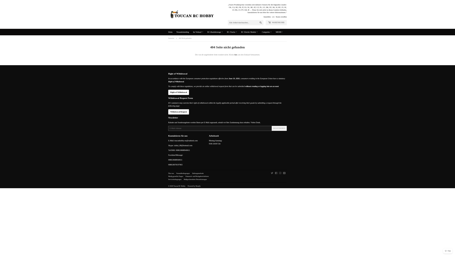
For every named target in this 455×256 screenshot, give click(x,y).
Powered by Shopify (194, 186)
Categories (266, 32)
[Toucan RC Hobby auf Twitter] (272, 173)
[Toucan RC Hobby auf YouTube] (284, 173)
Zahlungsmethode (198, 173)
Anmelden (267, 17)
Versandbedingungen (183, 173)
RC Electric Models (248, 32)
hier (235, 55)
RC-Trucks (231, 32)
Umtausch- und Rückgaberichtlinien (197, 176)
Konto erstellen (281, 17)
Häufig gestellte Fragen (175, 176)
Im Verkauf (197, 32)
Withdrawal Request (178, 112)
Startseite (171, 38)
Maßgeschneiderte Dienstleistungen (195, 179)
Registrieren (279, 128)
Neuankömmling (182, 32)
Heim (170, 32)
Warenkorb (278, 22)
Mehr (278, 32)
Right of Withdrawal (178, 92)
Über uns (171, 173)
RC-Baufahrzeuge (214, 32)
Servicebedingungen (175, 179)
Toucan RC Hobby (179, 186)
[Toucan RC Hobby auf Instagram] (280, 173)
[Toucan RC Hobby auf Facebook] (276, 173)
